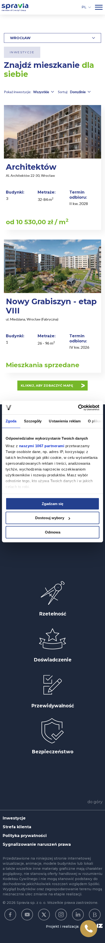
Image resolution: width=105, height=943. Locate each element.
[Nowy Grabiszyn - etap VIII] (52, 306)
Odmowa (52, 532)
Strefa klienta (17, 827)
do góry (95, 802)
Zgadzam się (52, 504)
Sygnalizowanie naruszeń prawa (37, 844)
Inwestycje (14, 818)
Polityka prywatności (25, 835)
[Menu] (99, 7)
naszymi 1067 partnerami (41, 446)
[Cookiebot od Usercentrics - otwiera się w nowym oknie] (78, 407)
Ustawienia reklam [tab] (65, 421)
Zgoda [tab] (11, 421)
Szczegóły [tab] (33, 421)
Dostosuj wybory (49, 518)
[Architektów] (52, 167)
